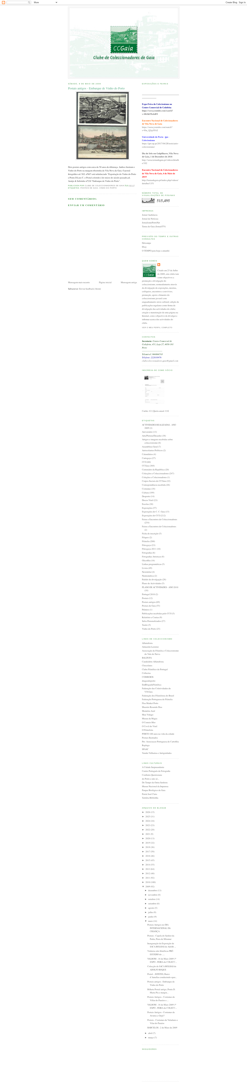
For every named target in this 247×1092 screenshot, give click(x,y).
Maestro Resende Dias (152, 707)
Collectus (146, 673)
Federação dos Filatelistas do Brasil (158, 695)
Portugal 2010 (148, 594)
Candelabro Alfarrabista (153, 661)
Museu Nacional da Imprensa (155, 786)
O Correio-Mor (148, 722)
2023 (148, 825)
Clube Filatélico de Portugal (155, 669)
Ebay (144, 246)
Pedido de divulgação (152, 579)
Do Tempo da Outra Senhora (155, 782)
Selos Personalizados (151, 621)
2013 (148, 868)
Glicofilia (146, 560)
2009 (148, 886)
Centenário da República (153, 469)
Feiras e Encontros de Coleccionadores (159, 519)
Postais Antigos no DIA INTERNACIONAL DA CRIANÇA (159, 928)
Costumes (146, 488)
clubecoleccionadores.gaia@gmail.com (160, 360)
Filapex (145, 537)
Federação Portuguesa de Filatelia (157, 699)
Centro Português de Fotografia (156, 770)
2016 (148, 855)
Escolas (145, 504)
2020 (148, 838)
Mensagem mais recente (79, 282)
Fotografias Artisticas (151, 556)
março (151, 1037)
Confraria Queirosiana (152, 774)
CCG (144, 461)
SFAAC (145, 749)
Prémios (145, 609)
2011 (148, 877)
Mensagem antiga (129, 282)
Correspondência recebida (154, 484)
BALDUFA (147, 657)
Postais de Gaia (89, 188)
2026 (148, 812)
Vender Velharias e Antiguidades (157, 752)
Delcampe (146, 242)
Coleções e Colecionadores (154, 477)
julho (151, 912)
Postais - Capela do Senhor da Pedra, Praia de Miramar (160, 937)
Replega (146, 745)
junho (151, 916)
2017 (148, 851)
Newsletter (147, 571)
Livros (145, 567)
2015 (148, 860)
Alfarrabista (147, 643)
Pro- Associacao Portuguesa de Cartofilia (160, 741)
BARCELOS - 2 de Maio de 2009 (162, 1027)
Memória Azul (148, 710)
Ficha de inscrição (150, 533)
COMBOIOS (147, 676)
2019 (148, 842)
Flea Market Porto (150, 703)
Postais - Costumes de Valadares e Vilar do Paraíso (162, 1021)
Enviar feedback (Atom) (90, 288)
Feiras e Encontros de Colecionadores (159, 526)
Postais (145, 598)
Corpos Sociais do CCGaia (154, 480)
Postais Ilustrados (150, 737)
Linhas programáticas (151, 564)
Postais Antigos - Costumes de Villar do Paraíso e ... (161, 998)
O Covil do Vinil (149, 726)
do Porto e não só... (150, 778)
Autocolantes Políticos (152, 450)
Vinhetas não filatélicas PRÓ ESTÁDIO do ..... (160, 952)
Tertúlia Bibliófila (150, 797)
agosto (151, 907)
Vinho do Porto (108, 188)
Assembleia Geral (150, 446)
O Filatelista (147, 729)
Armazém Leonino (150, 646)
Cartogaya (146, 458)
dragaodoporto (148, 680)
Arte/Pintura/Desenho (152, 435)
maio (150, 920)
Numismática (148, 575)
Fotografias (147, 552)
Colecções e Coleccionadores (155, 473)
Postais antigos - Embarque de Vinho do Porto (161, 983)
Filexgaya (146, 545)
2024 (148, 820)
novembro (153, 894)
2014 (148, 864)
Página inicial (105, 282)
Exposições (147, 507)
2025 (148, 816)
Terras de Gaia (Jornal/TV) (154, 226)
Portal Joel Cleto (149, 794)
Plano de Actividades (151, 583)
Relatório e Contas (150, 617)
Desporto (146, 496)
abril (150, 1033)
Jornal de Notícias (150, 218)
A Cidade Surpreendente (153, 767)
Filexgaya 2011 (149, 548)
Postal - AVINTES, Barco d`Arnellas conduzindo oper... (162, 975)
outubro (152, 899)
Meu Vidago (147, 714)
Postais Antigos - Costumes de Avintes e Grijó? (161, 1014)
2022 (148, 829)
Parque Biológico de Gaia (153, 790)
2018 (148, 847)
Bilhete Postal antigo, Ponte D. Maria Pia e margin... (161, 991)
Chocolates (147, 665)
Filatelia (146, 541)
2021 (148, 833)
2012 (148, 873)
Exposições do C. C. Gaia (153, 511)
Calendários (147, 454)
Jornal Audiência (149, 214)
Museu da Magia (149, 718)
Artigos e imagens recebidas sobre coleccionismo (157, 441)
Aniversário (147, 431)
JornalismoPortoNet (151, 222)
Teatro (145, 624)
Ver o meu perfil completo (157, 327)
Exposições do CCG (151, 515)
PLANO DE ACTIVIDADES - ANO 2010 (160, 587)
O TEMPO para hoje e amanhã (155, 250)
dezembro (153, 890)
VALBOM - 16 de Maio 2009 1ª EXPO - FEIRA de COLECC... (162, 960)
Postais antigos (149, 601)
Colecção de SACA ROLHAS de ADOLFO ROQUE (161, 968)
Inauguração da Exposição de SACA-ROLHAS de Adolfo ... (161, 945)
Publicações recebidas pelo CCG (157, 613)
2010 (148, 882)
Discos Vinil (147, 500)
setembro (152, 903)
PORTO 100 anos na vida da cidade (158, 733)
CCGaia (145, 465)
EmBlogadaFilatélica (151, 684)
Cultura (145, 492)
